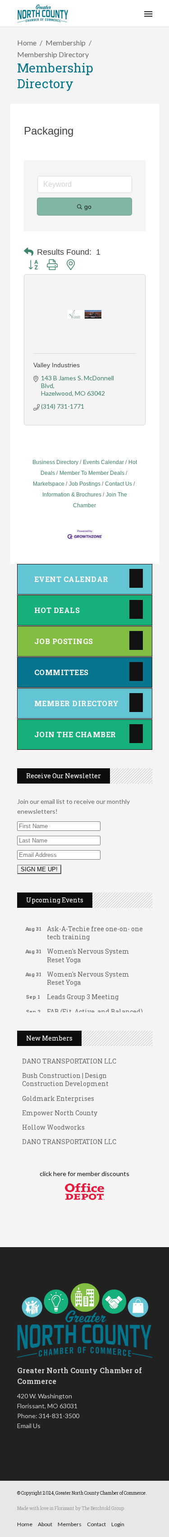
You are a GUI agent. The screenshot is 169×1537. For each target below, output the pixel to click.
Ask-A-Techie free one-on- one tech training (95, 928)
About (45, 1524)
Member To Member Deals (91, 473)
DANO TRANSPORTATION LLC (69, 1137)
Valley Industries (56, 365)
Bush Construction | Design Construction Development (65, 1075)
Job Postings (84, 484)
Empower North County (59, 1108)
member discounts (102, 1173)
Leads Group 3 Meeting (83, 992)
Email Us (29, 1425)
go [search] (87, 206)
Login (117, 1524)
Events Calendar (103, 462)
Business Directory (55, 462)
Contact (96, 1524)
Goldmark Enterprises (58, 1094)
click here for (58, 1173)
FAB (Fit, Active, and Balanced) (95, 1007)
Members (70, 1524)
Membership (66, 42)
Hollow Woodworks (53, 1122)
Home (27, 42)
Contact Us (118, 484)
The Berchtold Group (103, 1508)
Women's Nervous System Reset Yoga (88, 951)
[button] (28, 252)
